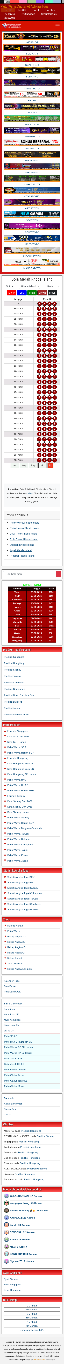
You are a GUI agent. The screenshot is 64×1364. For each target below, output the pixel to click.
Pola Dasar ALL (12, 991)
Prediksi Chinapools (14, 689)
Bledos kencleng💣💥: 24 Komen (29, 1210)
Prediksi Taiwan (12, 676)
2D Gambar (32, 1309)
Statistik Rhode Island (22, 544)
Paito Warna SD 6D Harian (18, 1047)
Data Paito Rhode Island (23, 533)
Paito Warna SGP (16, 747)
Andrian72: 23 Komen (22, 1217)
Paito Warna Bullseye (18, 839)
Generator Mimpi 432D (32, 1330)
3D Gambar (32, 1317)
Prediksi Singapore (14, 657)
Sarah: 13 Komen (20, 1225)
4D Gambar (32, 1325)
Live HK (36, 10)
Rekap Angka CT (16, 952)
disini (30, 493)
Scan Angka (9, 18)
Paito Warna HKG (16, 779)
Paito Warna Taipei (17, 850)
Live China (50, 10)
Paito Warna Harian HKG (20, 790)
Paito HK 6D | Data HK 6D (18, 1041)
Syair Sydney (11, 1279)
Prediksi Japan (12, 708)
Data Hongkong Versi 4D (20, 763)
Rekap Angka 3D (16, 941)
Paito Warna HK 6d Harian (18, 1053)
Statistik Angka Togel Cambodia (24, 904)
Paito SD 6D (10, 1036)
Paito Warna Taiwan (18, 833)
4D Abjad (32, 1321)
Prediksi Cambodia (14, 682)
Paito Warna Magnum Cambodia (24, 828)
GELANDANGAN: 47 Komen (26, 1196)
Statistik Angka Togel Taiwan (22, 898)
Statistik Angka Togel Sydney (22, 887)
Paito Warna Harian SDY (20, 823)
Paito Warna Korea (17, 855)
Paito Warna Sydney (18, 817)
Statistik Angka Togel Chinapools (24, 893)
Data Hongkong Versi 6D (20, 769)
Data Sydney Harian (18, 812)
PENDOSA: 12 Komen (22, 1232)
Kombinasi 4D (11, 1014)
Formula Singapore (17, 731)
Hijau (32, 292)
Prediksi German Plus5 (16, 714)
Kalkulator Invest (13, 1103)
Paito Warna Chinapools (20, 844)
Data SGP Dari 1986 (18, 736)
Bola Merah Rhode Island (32, 279)
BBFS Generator (13, 1003)
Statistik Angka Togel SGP (21, 877)
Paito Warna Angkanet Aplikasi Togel (25, 6)
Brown (42, 292)
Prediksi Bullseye (13, 701)
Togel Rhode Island (21, 550)
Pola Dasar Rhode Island (24, 539)
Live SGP (22, 10)
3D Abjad (32, 1313)
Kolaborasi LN (11, 1025)
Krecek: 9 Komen (20, 1239)
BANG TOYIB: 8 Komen (23, 1254)
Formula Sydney (16, 796)
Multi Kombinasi (12, 1019)
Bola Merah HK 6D (14, 1064)
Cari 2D (8, 1114)
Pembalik (9, 1098)
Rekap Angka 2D (16, 936)
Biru (22, 292)
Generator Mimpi (49, 14)
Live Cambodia (28, 14)
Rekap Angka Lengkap (19, 968)
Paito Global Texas (14, 1075)
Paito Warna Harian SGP (20, 752)
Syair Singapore (12, 1284)
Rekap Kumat (14, 958)
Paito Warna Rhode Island (24, 522)
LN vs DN (9, 1030)
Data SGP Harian (16, 742)
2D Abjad (32, 1305)
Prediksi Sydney (12, 669)
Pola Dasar (10, 986)
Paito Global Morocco (15, 1086)
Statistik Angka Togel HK (20, 882)
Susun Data (10, 1109)
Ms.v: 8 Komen (18, 1246)
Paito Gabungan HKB (15, 1080)
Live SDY (8, 10)
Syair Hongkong (12, 1290)
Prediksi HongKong (14, 663)
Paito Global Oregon (15, 1069)
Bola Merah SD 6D (14, 1058)
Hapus (7, 2)
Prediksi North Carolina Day (19, 695)
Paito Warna (13, 931)
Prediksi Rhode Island (22, 555)
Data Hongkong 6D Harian (21, 774)
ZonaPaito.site (39, 1360)
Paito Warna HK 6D (17, 785)
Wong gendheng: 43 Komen (26, 1203)
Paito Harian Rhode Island (24, 528)
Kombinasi (9, 1009)
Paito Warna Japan (17, 860)
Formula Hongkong (17, 758)
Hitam (52, 292)
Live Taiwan (9, 14)
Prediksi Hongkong (31, 1130)
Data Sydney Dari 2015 (19, 806)
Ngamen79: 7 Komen (22, 1261)
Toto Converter (15, 963)
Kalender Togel (12, 980)
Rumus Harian (15, 925)
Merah (12, 292)
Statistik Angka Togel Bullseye (23, 909)
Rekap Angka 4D (16, 947)
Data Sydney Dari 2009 (19, 801)
